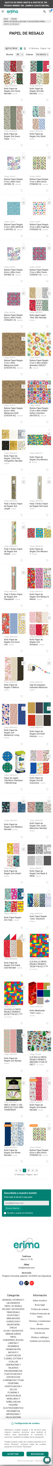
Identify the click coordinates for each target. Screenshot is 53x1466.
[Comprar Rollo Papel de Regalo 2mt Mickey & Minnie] (47, 605)
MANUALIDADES (13, 1334)
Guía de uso (39, 1333)
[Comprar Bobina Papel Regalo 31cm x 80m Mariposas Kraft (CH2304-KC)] (21, 374)
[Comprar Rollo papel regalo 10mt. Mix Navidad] (47, 326)
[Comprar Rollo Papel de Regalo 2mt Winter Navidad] (21, 1161)
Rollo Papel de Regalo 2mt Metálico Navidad (13, 827)
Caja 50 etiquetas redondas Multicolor (39, 687)
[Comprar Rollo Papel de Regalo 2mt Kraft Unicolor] (47, 744)
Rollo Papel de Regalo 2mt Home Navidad (12, 91)
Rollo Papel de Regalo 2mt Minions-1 (39, 551)
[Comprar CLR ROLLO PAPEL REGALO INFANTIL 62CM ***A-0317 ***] (21, 1023)
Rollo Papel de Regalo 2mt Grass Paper (12, 136)
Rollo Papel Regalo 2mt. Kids (12, 918)
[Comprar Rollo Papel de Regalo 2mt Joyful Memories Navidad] (47, 837)
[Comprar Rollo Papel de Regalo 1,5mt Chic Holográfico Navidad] (21, 469)
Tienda (14, 19)
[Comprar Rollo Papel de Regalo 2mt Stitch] (47, 145)
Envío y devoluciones (39, 1328)
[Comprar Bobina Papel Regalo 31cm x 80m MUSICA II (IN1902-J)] (21, 236)
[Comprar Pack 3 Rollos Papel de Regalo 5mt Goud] (47, 515)
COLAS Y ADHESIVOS (13, 1331)
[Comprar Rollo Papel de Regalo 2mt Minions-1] (47, 560)
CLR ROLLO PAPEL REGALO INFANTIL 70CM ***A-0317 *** (39, 965)
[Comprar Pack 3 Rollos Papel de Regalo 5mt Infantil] (21, 560)
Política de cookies (42, 1461)
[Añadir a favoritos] (23, 67)
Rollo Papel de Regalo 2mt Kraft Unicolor (37, 734)
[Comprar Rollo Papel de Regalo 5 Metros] (21, 696)
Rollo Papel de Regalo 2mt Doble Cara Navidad (13, 965)
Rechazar (37, 1454)
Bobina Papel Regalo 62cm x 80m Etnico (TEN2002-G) (39, 1152)
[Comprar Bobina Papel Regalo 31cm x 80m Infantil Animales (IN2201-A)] (47, 374)
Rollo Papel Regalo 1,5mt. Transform (38, 918)
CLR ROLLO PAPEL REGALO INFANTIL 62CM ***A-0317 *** (13, 1013)
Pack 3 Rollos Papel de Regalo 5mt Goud (39, 506)
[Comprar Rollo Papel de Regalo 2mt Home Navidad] (21, 100)
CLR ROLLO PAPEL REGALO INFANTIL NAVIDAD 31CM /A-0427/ (39, 1061)
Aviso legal (40, 1305)
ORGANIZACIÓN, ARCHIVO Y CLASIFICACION (13, 1352)
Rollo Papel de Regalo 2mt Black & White (38, 873)
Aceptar (13, 1454)
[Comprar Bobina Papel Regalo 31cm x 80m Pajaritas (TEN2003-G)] (47, 236)
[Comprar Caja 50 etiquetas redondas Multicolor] (47, 696)
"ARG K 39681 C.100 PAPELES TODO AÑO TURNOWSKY (13, 1107)
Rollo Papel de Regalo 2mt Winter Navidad (12, 1152)
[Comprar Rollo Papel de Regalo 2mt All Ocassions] (47, 789)
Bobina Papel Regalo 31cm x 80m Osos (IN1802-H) (13, 181)
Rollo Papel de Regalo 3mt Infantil (12, 873)
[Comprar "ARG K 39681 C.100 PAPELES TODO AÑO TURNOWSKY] (21, 1116)
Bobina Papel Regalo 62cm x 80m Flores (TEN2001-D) (13, 317)
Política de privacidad (25, 1461)
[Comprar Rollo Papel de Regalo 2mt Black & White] (47, 882)
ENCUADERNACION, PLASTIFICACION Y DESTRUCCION (13, 1374)
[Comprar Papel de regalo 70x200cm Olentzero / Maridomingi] (21, 789)
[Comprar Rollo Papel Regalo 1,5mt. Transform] (47, 927)
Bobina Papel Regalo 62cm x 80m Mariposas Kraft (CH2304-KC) (13, 412)
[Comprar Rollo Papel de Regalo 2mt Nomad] (21, 1071)
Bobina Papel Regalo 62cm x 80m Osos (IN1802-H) (13, 272)
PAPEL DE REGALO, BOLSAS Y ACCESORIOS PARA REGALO (13, 1309)
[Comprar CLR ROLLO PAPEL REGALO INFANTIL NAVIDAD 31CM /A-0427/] (47, 1071)
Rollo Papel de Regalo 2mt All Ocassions (37, 780)
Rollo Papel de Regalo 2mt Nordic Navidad (38, 1107)
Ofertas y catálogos (40, 1337)
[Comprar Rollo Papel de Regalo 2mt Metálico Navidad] (21, 837)
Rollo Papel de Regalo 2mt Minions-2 (39, 459)
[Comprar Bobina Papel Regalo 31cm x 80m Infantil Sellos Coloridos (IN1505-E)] (47, 422)
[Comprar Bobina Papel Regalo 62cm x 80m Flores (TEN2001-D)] (21, 326)
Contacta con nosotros (40, 1341)
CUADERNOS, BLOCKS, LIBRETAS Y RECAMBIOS (13, 1343)
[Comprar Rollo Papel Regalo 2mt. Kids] (21, 927)
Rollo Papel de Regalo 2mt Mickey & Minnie (39, 596)
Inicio (6, 19)
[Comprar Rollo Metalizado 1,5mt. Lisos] (47, 1023)
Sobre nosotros (40, 1300)
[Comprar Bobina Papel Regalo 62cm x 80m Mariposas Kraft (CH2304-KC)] (21, 422)
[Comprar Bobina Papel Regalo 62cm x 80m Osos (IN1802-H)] (21, 281)
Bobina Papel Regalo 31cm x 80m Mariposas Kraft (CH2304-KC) (13, 364)
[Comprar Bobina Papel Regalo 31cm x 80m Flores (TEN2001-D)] (47, 281)
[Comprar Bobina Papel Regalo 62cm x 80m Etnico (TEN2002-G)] (47, 1161)
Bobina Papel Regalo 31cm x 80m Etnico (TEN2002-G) (39, 181)
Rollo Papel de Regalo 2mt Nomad (12, 1060)
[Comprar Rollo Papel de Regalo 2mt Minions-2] (47, 469)
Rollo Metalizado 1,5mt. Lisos (37, 1013)
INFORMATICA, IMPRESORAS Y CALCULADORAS (13, 1414)
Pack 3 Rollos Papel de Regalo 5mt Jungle (13, 506)
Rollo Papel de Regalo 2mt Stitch (38, 136)
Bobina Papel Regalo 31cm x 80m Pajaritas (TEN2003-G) (39, 227)
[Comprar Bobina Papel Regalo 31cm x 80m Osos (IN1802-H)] (21, 190)
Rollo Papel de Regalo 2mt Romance (37, 642)
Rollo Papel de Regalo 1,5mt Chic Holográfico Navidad (13, 459)
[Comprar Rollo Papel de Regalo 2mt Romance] (47, 651)
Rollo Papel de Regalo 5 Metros (11, 687)
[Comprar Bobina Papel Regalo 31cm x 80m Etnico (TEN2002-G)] (47, 190)
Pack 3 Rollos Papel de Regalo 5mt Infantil (13, 551)
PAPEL (13, 1337)
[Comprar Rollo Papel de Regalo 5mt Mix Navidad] (47, 100)
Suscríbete (12, 1208)
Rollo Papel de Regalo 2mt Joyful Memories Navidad (38, 827)
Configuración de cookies (17, 1292)
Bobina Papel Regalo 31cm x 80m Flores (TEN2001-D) (39, 272)
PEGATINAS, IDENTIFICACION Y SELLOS (13, 1386)
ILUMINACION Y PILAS (13, 1380)
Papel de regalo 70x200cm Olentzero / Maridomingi (13, 780)
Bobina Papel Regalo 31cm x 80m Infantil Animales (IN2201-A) (39, 364)
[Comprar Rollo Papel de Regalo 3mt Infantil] (21, 882)
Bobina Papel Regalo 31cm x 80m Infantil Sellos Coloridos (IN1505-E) (39, 412)
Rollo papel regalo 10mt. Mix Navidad (38, 317)
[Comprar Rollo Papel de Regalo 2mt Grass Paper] (21, 145)
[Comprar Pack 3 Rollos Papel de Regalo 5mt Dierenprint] (21, 605)
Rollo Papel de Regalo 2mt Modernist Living (11, 734)
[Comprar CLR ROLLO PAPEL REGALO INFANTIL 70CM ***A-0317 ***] (47, 975)
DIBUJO (13, 1327)
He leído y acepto (20, 1213)
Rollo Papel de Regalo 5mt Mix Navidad (37, 91)
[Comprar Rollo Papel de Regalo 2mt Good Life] (21, 651)
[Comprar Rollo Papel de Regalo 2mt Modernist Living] (21, 744)
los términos (27, 1213)
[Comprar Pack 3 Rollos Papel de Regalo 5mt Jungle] (21, 515)
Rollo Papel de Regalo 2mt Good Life (12, 642)
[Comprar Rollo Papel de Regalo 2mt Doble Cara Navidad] (21, 975)
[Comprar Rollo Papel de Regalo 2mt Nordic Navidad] (47, 1116)
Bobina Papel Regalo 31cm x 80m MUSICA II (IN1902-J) (13, 227)
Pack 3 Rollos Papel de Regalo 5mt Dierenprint (13, 596)
